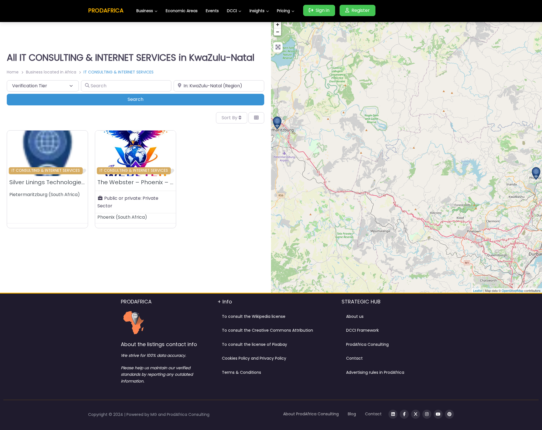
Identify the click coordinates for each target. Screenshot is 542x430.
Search (143, 99)
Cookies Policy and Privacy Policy (254, 358)
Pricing (283, 11)
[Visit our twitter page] (415, 414)
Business (144, 11)
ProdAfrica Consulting (367, 344)
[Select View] (256, 117)
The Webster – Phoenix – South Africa (150, 182)
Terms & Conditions (241, 372)
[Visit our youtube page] (438, 414)
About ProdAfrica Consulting (311, 414)
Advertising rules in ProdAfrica (375, 372)
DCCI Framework (362, 330)
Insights (257, 11)
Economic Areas (182, 11)
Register (360, 10)
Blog (352, 414)
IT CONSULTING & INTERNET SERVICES (46, 170)
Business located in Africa (51, 72)
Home (13, 72)
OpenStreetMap (512, 290)
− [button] (277, 32)
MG (154, 414)
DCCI (232, 11)
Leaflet (477, 290)
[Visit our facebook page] (404, 414)
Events (212, 11)
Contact (354, 358)
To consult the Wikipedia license (253, 316)
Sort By (230, 117)
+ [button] (277, 24)
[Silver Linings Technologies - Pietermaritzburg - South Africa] (277, 123)
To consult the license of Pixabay (254, 344)
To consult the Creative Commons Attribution (267, 330)
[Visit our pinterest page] (449, 414)
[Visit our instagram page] (426, 414)
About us (355, 316)
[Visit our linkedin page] (392, 414)
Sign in (322, 10)
